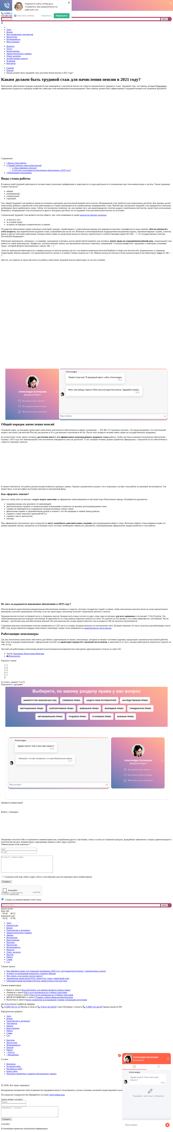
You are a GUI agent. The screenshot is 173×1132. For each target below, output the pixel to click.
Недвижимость (13, 39)
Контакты (11, 63)
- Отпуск (10, 1052)
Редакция (10, 61)
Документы (11, 1023)
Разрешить (62, 15)
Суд (8, 962)
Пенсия (9, 70)
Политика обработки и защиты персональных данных (31, 1074)
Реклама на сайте (14, 1069)
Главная (10, 68)
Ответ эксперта (13, 56)
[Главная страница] (6, 27)
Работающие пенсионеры (19, 173)
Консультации (12, 42)
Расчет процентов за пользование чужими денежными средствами (56, 1000)
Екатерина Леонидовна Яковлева (28, 653)
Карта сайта (11, 1071)
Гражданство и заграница (18, 930)
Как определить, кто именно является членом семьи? (46, 990)
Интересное (11, 937)
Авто (8, 29)
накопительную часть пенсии (97, 628)
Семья (9, 959)
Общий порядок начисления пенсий (23, 165)
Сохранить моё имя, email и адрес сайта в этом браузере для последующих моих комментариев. (48, 877)
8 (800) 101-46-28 (94, 1007)
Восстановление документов (19, 34)
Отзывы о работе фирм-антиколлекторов (54, 997)
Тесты (9, 49)
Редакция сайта (13, 1066)
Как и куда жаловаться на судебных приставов (45, 992)
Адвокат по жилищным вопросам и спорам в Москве (31, 973)
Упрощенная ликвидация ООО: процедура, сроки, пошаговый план (37, 978)
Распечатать (14, 656)
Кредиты (10, 942)
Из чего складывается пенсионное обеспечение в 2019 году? (41, 170)
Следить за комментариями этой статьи (23, 900)
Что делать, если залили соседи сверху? (24, 976)
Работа (9, 957)
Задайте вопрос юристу (17, 58)
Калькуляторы (13, 51)
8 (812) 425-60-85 (48, 1007)
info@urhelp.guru (57, 1095)
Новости (10, 46)
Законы (9, 935)
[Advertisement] (86, 282)
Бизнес (9, 32)
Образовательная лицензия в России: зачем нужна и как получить (36, 981)
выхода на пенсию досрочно (93, 215)
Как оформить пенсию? (24, 168)
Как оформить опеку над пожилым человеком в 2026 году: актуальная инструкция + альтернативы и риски (56, 971)
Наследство (11, 37)
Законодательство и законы (19, 53)
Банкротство (12, 925)
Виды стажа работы (16, 163)
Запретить (46, 15)
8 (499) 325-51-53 (12, 1007)
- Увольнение (12, 1055)
